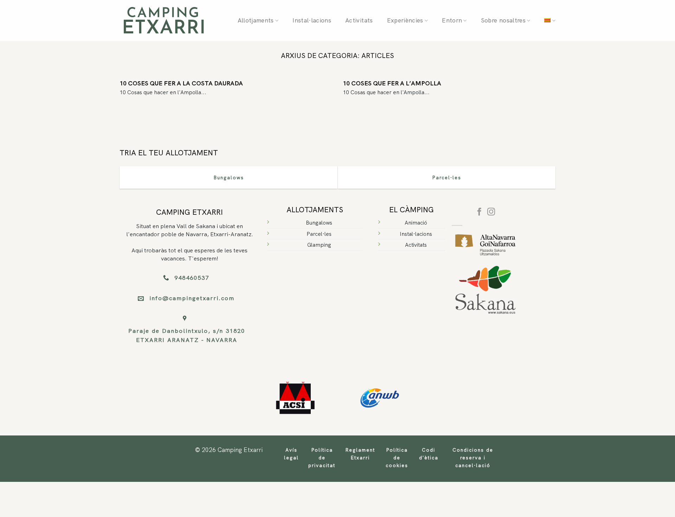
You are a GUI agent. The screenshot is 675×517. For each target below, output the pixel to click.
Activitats (359, 20)
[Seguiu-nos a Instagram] (491, 212)
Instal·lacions (311, 20)
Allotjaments (256, 20)
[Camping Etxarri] (163, 21)
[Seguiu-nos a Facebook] (479, 212)
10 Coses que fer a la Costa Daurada (181, 83)
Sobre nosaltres (503, 20)
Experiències (405, 20)
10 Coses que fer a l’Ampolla (392, 83)
